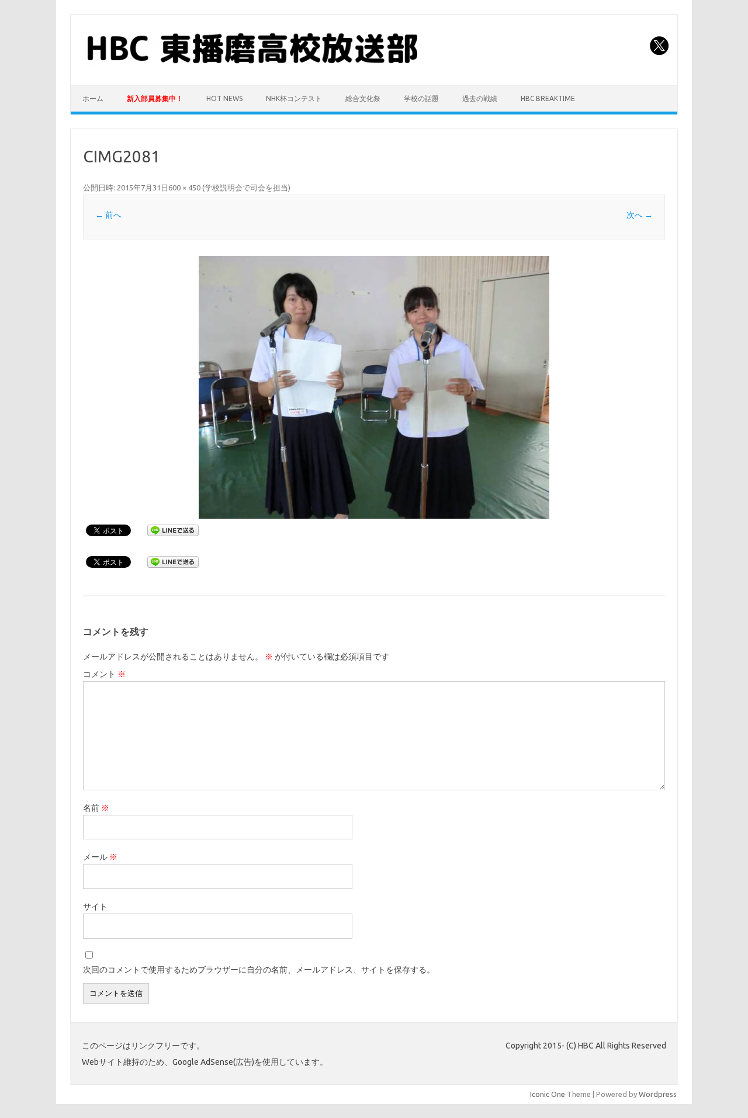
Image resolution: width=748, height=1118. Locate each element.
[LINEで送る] (173, 529)
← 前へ (108, 215)
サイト (95, 906)
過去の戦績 (479, 98)
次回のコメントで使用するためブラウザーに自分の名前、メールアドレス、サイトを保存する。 (259, 969)
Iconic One (547, 1094)
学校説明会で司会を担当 (246, 187)
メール (100, 857)
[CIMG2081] (374, 387)
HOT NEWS (224, 98)
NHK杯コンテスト (294, 98)
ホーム (92, 98)
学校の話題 (421, 98)
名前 (96, 808)
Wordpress (658, 1094)
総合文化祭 (362, 98)
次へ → (639, 215)
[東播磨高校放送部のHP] (256, 65)
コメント (104, 674)
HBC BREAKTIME (548, 98)
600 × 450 (184, 187)
